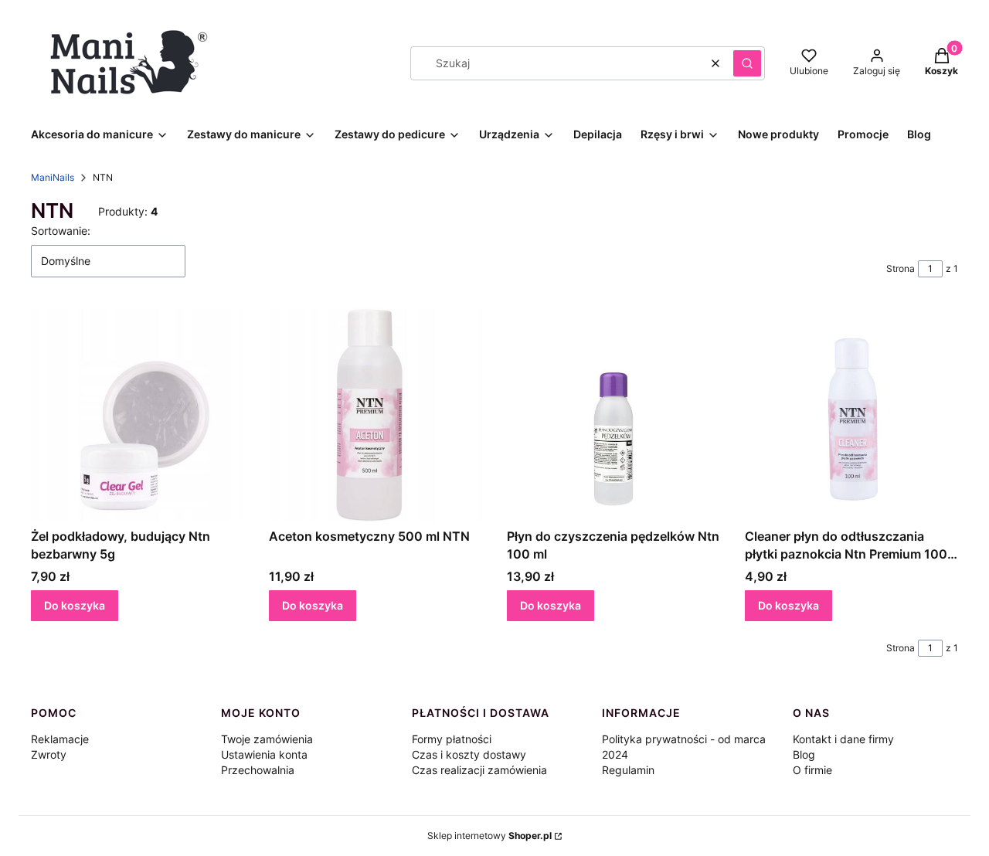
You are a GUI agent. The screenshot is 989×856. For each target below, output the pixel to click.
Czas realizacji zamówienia (479, 769)
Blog (804, 754)
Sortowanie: (60, 230)
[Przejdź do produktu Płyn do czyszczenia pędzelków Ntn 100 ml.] (613, 414)
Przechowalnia (257, 769)
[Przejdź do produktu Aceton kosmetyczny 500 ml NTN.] (375, 414)
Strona (900, 268)
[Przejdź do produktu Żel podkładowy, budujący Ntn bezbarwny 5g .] (137, 414)
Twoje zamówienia (267, 739)
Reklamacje (60, 739)
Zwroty (48, 754)
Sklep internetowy (489, 835)
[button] (747, 63)
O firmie (812, 769)
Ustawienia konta (264, 754)
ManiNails (52, 177)
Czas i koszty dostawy (469, 754)
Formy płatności (451, 739)
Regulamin (628, 769)
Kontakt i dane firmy (843, 739)
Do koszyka (74, 605)
